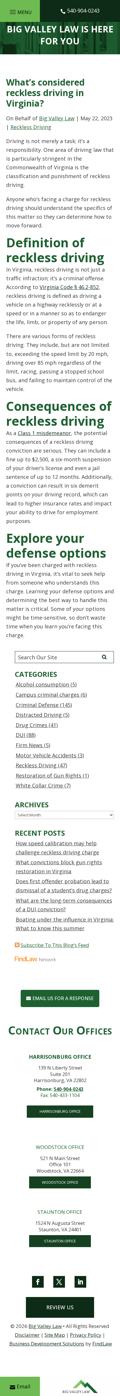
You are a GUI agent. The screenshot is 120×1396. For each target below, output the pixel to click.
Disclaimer (27, 1334)
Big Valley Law (57, 118)
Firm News (29, 745)
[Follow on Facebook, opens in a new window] (38, 1282)
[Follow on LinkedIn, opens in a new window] (80, 1282)
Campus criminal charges (47, 694)
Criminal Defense (37, 704)
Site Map (55, 1334)
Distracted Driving (39, 714)
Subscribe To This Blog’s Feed (55, 945)
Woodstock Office (60, 1182)
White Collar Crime (39, 785)
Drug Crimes (31, 725)
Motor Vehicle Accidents (46, 755)
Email (23, 1386)
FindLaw (102, 1343)
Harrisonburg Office (60, 1111)
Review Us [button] (60, 1307)
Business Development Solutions (46, 1343)
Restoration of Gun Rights (48, 775)
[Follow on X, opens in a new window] (59, 1282)
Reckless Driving (30, 127)
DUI (20, 734)
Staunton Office (60, 1241)
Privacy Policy (85, 1334)
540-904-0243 (83, 10)
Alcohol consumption (42, 684)
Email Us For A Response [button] (62, 998)
